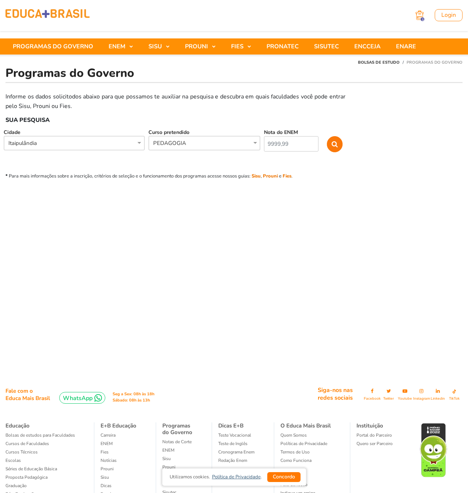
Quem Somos (293, 435)
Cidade (20, 138)
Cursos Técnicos (21, 452)
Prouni (270, 176)
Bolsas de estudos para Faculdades (40, 435)
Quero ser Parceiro (374, 444)
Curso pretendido (168, 138)
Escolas (13, 460)
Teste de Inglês (233, 444)
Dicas (106, 486)
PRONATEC (283, 46)
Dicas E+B (231, 425)
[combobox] (74, 144)
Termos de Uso (295, 452)
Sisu (256, 176)
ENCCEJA (367, 46)
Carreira (108, 435)
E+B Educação (118, 425)
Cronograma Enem (236, 452)
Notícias (109, 460)
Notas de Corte (177, 442)
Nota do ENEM (281, 132)
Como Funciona (296, 460)
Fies (287, 176)
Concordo (284, 476)
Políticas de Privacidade (303, 444)
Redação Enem (232, 460)
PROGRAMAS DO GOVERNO (53, 46)
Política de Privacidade (236, 477)
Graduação (16, 486)
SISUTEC (326, 46)
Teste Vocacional (234, 435)
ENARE (406, 46)
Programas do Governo (177, 429)
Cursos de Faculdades (27, 444)
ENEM (107, 444)
